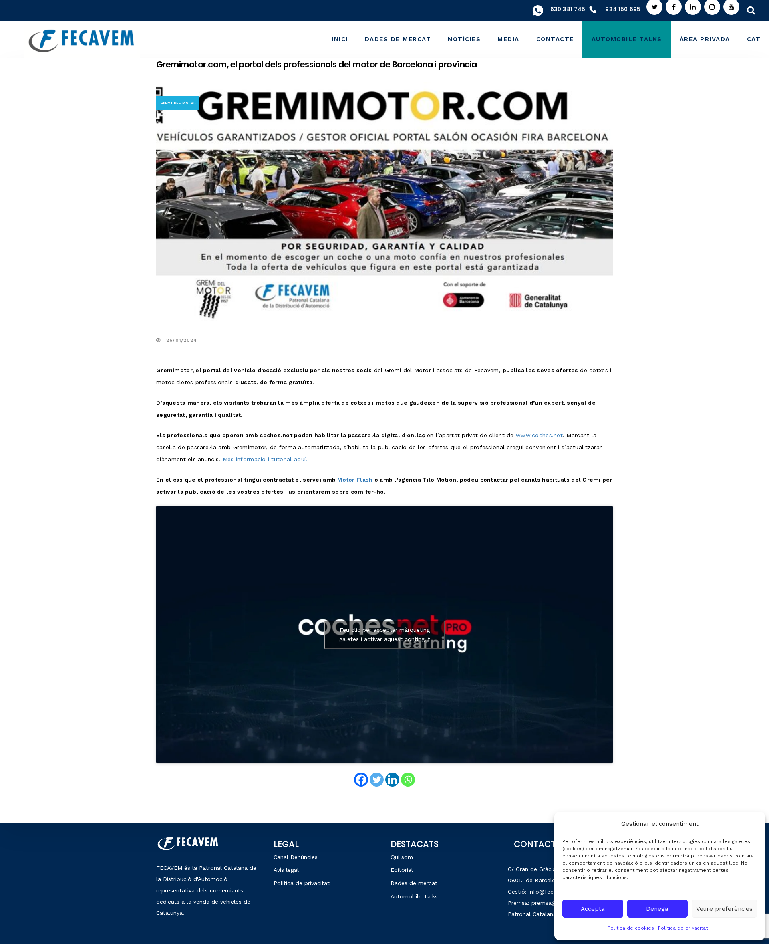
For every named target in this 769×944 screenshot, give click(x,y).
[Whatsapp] (408, 780)
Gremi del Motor (178, 103)
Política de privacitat (683, 928)
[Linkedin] (392, 780)
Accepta (593, 908)
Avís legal (286, 870)
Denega (657, 908)
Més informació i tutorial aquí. (265, 459)
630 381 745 (568, 9)
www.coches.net (539, 435)
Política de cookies (631, 928)
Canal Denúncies (296, 857)
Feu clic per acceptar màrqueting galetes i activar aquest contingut (384, 634)
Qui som (402, 857)
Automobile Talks (414, 896)
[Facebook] (361, 780)
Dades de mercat (414, 883)
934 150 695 (622, 9)
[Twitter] (377, 780)
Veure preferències (724, 908)
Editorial (402, 870)
